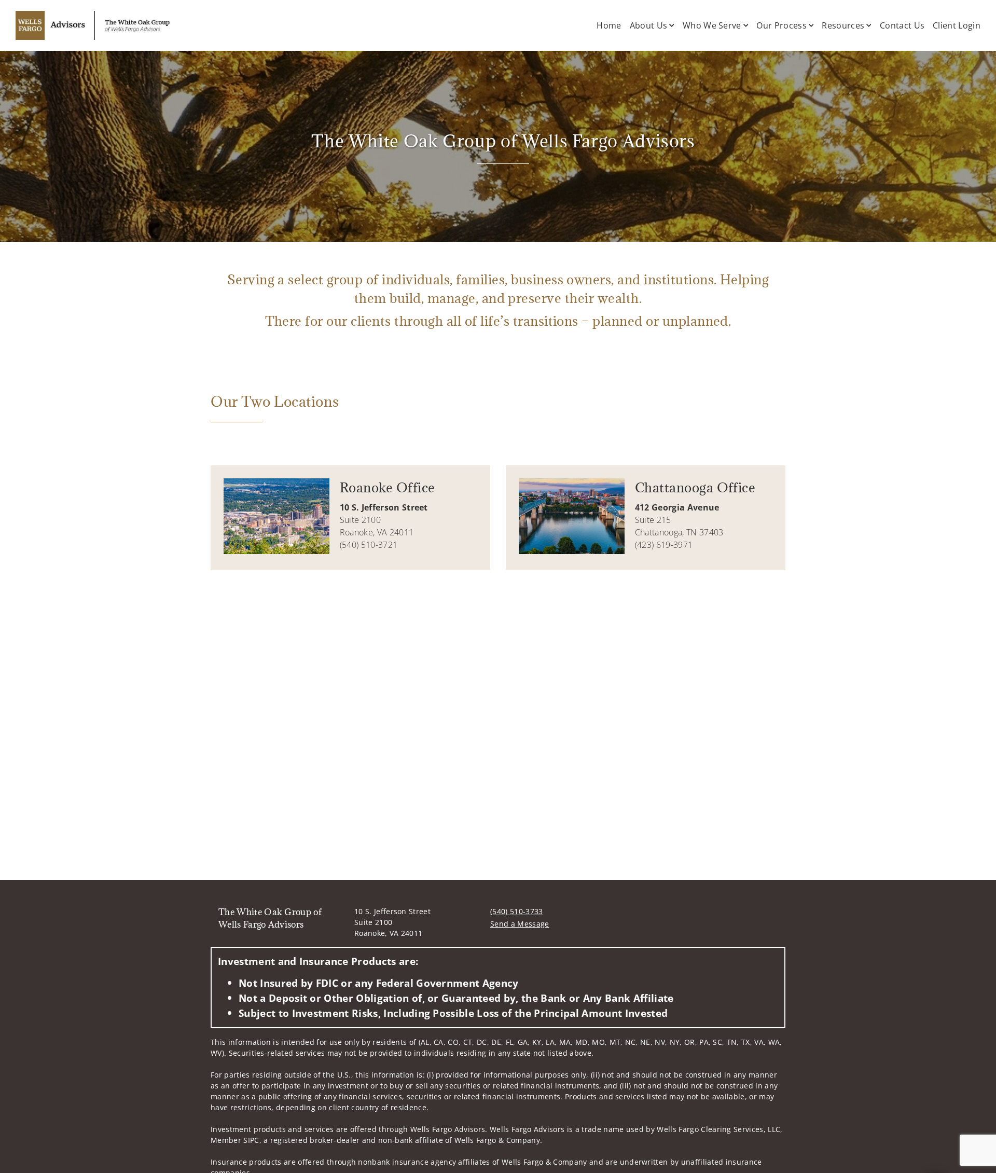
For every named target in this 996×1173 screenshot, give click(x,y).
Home (609, 25)
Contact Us (902, 25)
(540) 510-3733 (516, 911)
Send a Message (519, 924)
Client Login (956, 25)
